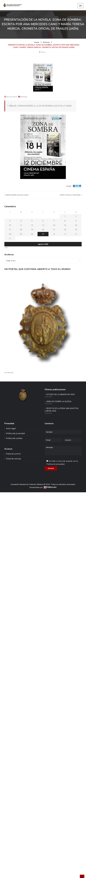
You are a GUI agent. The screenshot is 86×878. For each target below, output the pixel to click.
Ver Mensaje (8, 372)
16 (76, 225)
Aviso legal (11, 428)
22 (65, 229)
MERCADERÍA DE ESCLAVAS (17, 195)
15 (65, 225)
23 (76, 229)
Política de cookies (14, 438)
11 (21, 225)
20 (43, 229)
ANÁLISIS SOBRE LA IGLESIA (58, 401)
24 (10, 234)
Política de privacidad (15, 433)
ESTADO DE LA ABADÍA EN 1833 (60, 394)
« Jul (5, 247)
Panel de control (13, 454)
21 (54, 229)
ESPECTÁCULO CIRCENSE (70, 195)
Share (43, 52)
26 (32, 234)
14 (54, 225)
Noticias (23, 97)
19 (32, 229)
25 (21, 234)
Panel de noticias (13, 458)
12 (32, 225)
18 (21, 229)
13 (43, 225)
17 (10, 229)
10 (10, 225)
